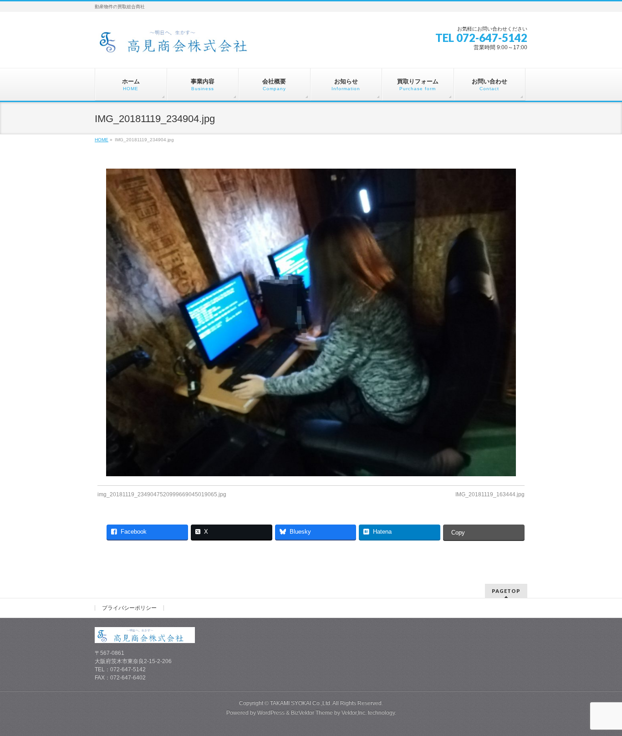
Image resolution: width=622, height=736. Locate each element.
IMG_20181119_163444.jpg (490, 494)
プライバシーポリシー (129, 608)
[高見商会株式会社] (181, 44)
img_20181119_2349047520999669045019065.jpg (161, 494)
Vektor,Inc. (354, 713)
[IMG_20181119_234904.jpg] (311, 322)
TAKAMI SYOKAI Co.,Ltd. (300, 703)
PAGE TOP (600, 706)
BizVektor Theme (312, 713)
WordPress (271, 713)
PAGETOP (506, 591)
